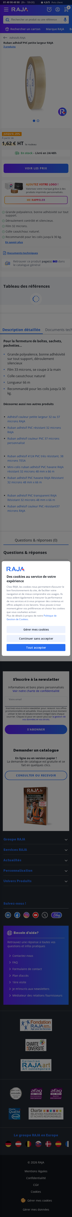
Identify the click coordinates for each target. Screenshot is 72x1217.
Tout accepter (36, 647)
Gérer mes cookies (36, 629)
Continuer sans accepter (36, 638)
